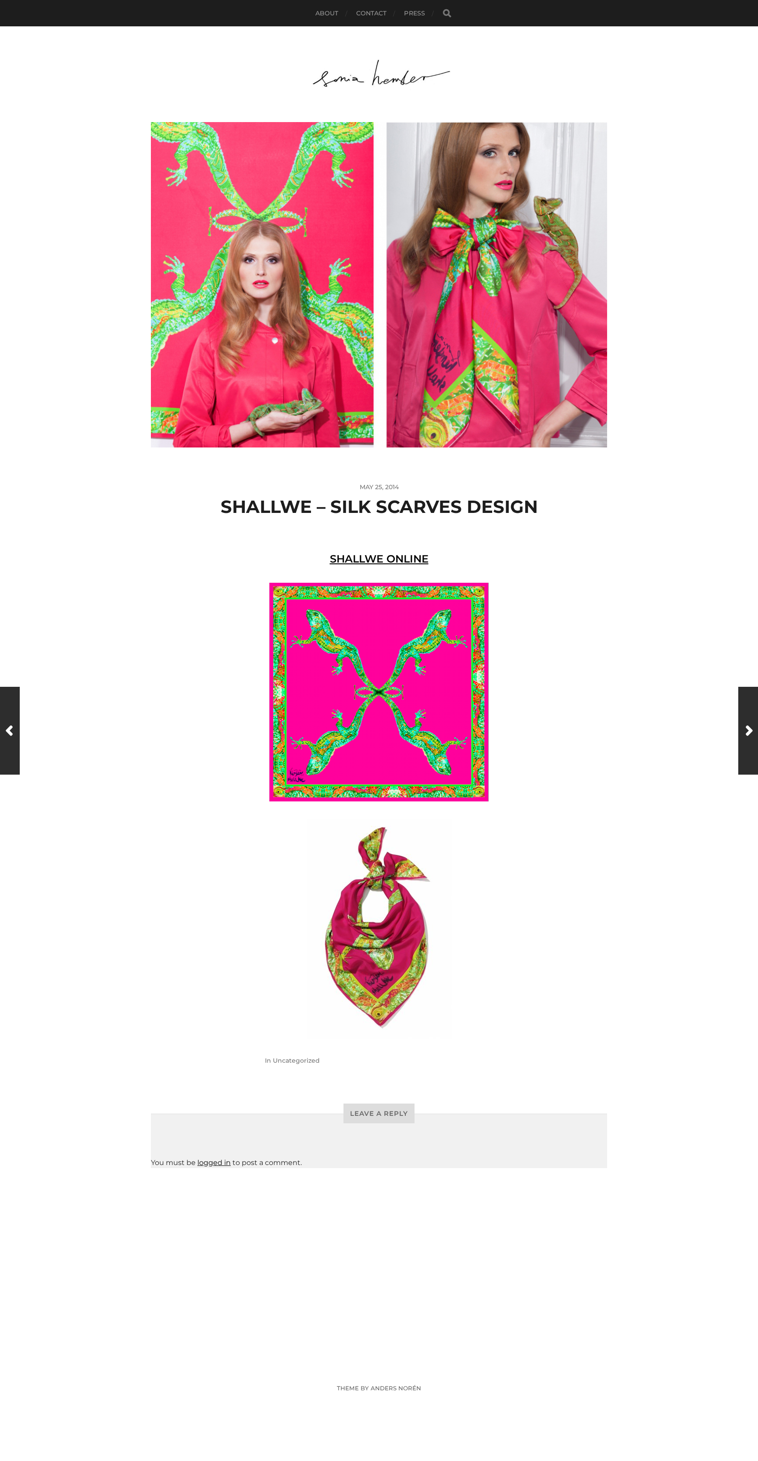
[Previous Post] (10, 731)
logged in (214, 1162)
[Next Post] (748, 731)
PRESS (414, 13)
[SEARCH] (447, 13)
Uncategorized (296, 1060)
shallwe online (379, 558)
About (327, 13)
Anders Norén (396, 1388)
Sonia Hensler (395, 1367)
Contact (371, 13)
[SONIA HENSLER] (379, 74)
